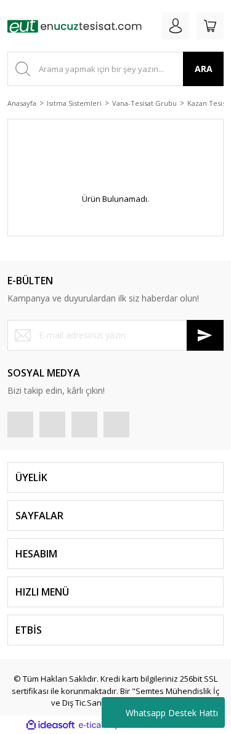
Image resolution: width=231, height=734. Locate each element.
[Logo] (74, 26)
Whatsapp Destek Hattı (172, 713)
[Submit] (205, 335)
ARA (204, 68)
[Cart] (210, 25)
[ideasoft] (50, 725)
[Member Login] (175, 25)
